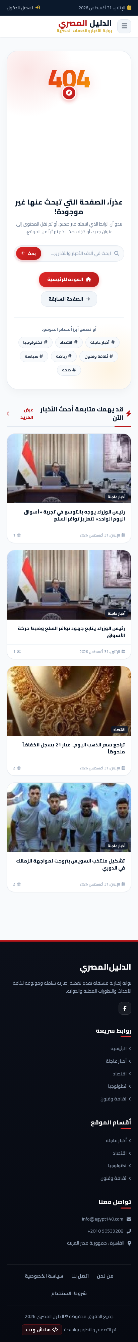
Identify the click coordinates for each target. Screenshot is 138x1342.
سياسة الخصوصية (44, 1276)
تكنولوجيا (117, 1086)
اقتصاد (120, 1074)
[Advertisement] (69, 152)
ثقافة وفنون (113, 1099)
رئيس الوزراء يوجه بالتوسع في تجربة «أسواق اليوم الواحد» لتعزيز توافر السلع (74, 515)
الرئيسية (119, 1049)
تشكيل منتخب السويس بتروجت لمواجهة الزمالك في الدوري (70, 864)
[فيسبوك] (125, 1008)
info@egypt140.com (102, 1219)
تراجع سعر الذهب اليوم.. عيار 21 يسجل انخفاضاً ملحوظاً (73, 748)
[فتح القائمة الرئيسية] (124, 26)
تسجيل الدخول (20, 7)
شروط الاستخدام (69, 1293)
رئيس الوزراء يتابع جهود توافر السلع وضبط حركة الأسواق (71, 632)
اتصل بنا (80, 1276)
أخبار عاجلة (116, 1061)
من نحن (105, 1276)
